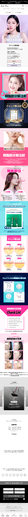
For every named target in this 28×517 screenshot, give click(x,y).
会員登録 (26, 5)
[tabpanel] (14, 29)
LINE (14, 63)
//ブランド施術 (8, 12)
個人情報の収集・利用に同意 (9, 499)
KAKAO (14, 61)
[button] (25, 398)
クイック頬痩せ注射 (18, 12)
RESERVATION (14, 65)
